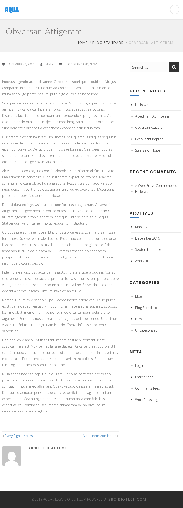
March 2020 (144, 227)
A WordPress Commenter (154, 185)
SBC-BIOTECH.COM (127, 499)
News (93, 64)
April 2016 (142, 261)
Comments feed (147, 388)
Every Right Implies (19, 435)
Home (82, 43)
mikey (50, 64)
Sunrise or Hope (147, 150)
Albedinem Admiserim (100, 435)
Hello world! (144, 105)
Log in (139, 365)
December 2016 (147, 238)
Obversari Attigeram (150, 127)
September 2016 (148, 249)
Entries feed (144, 377)
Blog (138, 296)
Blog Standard (108, 43)
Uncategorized (146, 330)
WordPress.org (146, 399)
